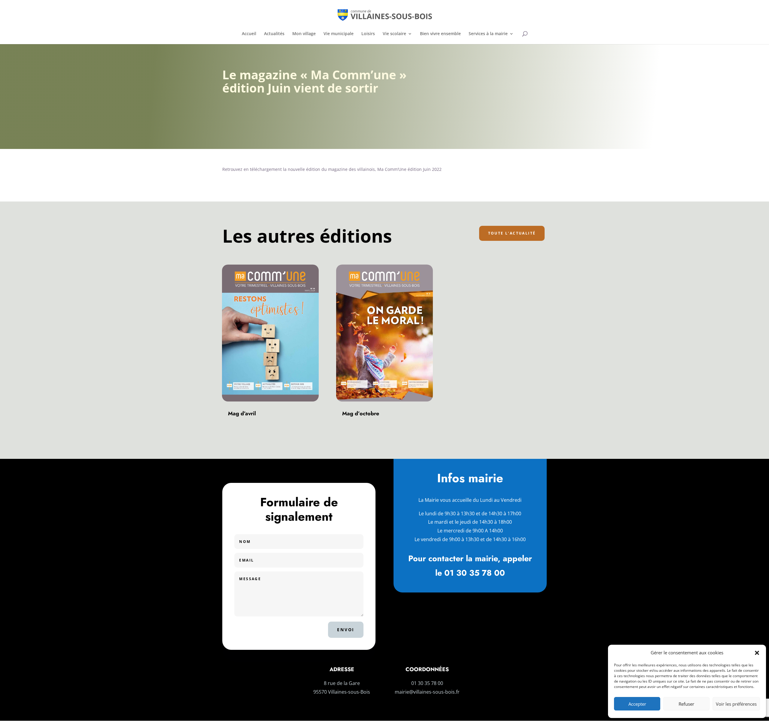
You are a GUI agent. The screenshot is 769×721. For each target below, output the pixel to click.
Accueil (249, 34)
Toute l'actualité (512, 233)
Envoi (345, 629)
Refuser (686, 704)
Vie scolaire (394, 34)
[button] (757, 653)
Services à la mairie (488, 34)
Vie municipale (339, 34)
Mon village (304, 34)
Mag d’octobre (360, 413)
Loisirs (368, 34)
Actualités (274, 34)
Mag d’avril (242, 413)
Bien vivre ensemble (440, 34)
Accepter (637, 704)
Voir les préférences (736, 704)
